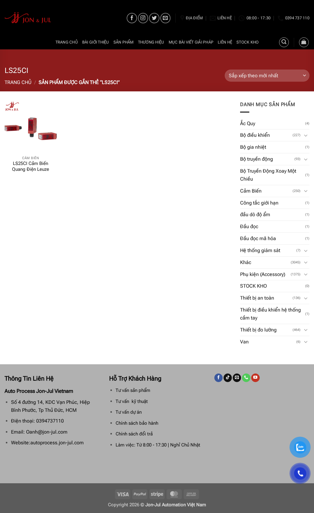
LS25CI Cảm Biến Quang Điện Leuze (30, 166)
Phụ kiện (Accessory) (262, 274)
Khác (245, 262)
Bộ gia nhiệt (253, 147)
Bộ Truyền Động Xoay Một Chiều (268, 175)
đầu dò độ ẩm (255, 214)
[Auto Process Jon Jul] (28, 18)
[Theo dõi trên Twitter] (154, 18)
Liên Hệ (225, 42)
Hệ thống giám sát (260, 250)
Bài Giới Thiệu (95, 42)
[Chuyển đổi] (305, 135)
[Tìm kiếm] (284, 42)
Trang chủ (67, 42)
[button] (304, 42)
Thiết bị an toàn (257, 298)
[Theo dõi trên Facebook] (132, 18)
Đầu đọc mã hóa (258, 238)
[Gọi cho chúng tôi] (246, 377)
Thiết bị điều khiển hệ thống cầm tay (270, 314)
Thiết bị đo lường (258, 330)
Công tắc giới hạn (259, 203)
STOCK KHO (247, 42)
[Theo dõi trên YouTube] (255, 377)
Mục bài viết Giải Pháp (191, 42)
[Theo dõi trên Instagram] (143, 18)
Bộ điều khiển (255, 135)
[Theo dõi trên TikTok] (228, 377)
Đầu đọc (249, 226)
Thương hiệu (151, 42)
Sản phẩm (123, 42)
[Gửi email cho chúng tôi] (165, 18)
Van (244, 342)
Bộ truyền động (256, 159)
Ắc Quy (247, 123)
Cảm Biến (251, 191)
